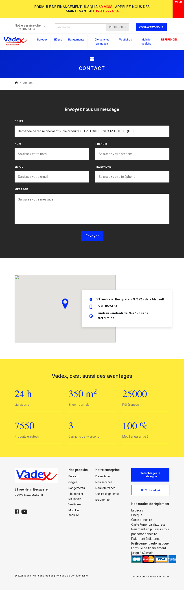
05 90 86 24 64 (106, 11)
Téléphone (103, 166)
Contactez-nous (151, 27)
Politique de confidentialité (71, 575)
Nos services (103, 482)
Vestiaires (74, 504)
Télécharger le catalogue (150, 474)
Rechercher (117, 27)
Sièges (72, 482)
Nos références (105, 488)
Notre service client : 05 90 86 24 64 (30, 27)
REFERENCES (169, 39)
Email (19, 166)
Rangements (76, 488)
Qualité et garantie (107, 493)
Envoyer (92, 236)
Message (21, 189)
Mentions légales (43, 575)
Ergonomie (102, 499)
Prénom (101, 144)
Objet (19, 121)
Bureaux (73, 476)
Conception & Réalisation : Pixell (150, 576)
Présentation (103, 476)
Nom (18, 144)
